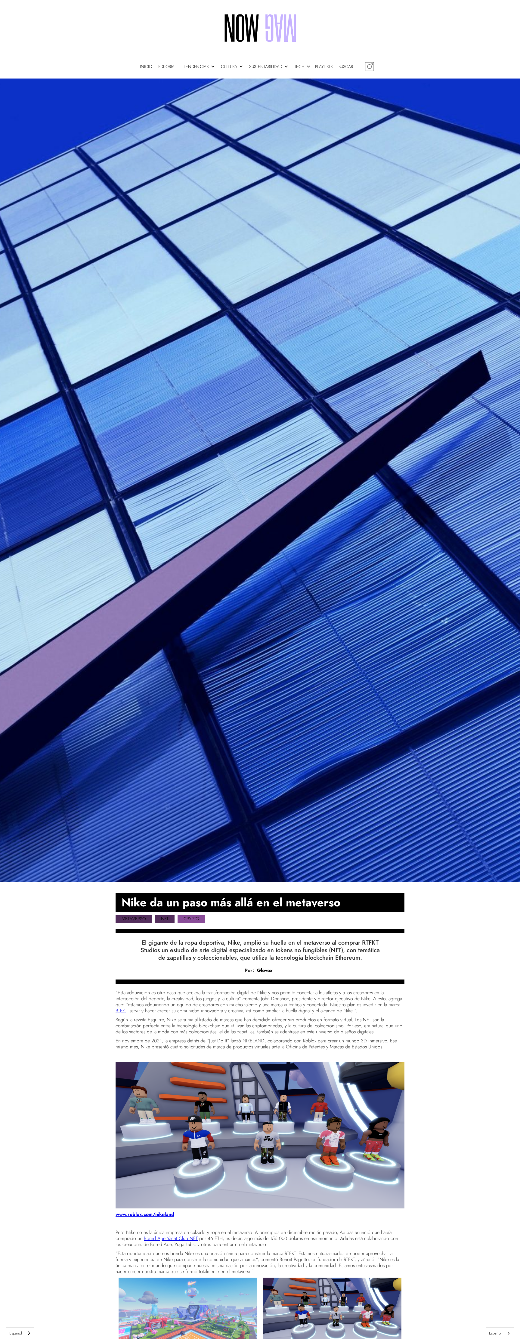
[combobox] (20, 1333)
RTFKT (121, 1010)
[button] (201, 66)
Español (15, 1333)
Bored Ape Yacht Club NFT (171, 1238)
